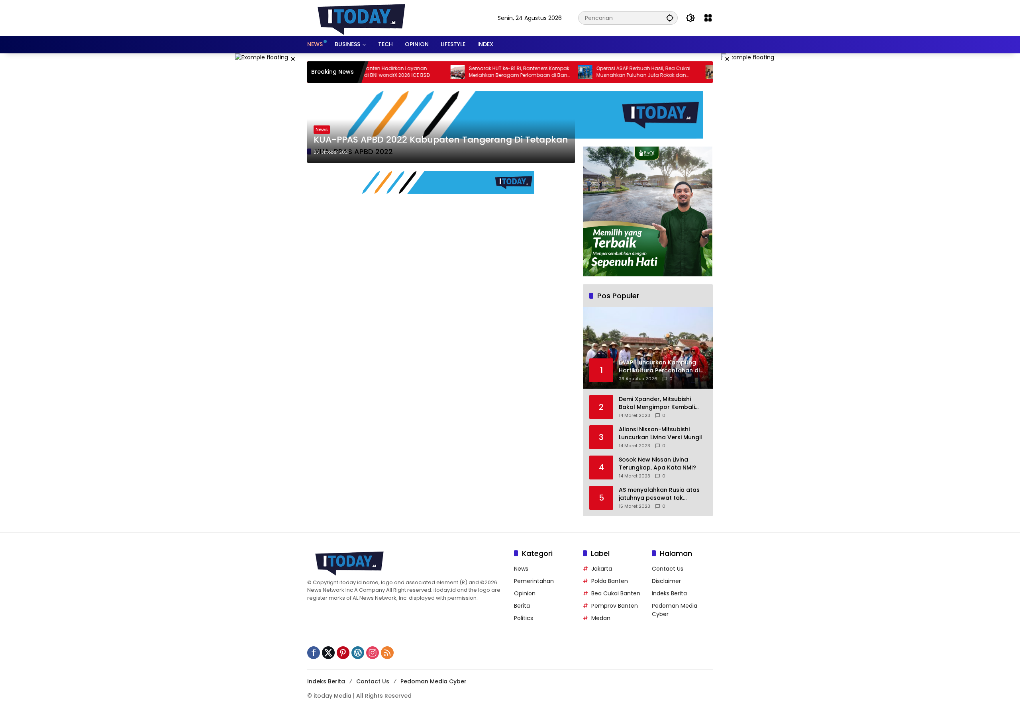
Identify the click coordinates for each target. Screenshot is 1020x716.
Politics (523, 618)
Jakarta (601, 569)
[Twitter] (328, 652)
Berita (522, 606)
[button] (670, 17)
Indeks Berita (669, 593)
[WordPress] (357, 652)
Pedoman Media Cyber (433, 681)
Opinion (525, 593)
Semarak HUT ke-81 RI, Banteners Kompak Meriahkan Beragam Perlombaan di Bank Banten (491, 72)
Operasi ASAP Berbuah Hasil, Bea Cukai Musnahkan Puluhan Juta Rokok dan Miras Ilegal (615, 72)
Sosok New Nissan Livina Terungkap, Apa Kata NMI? (657, 463)
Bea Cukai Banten (615, 593)
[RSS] (387, 652)
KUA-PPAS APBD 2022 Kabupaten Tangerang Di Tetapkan (441, 140)
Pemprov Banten (614, 606)
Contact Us (667, 569)
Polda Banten (609, 581)
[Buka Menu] (708, 18)
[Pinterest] (343, 652)
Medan (600, 618)
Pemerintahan (534, 581)
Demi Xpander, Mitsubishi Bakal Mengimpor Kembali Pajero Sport (657, 403)
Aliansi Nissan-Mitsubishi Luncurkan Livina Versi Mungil (660, 433)
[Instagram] (372, 652)
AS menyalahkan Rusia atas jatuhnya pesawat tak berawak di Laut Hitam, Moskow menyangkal (659, 494)
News (322, 129)
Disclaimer (666, 581)
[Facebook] (313, 652)
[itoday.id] (361, 18)
